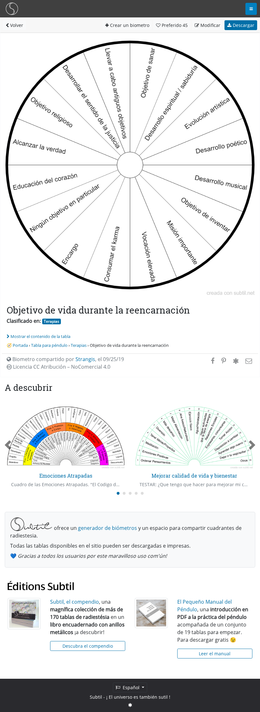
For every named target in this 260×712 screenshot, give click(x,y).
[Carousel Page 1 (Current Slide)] (118, 493)
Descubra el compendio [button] (87, 646)
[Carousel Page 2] (124, 493)
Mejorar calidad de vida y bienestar (194, 475)
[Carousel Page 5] (142, 493)
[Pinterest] (224, 360)
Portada (20, 345)
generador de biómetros (107, 527)
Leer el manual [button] (215, 654)
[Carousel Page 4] (136, 493)
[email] (248, 360)
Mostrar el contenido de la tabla (40, 336)
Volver (16, 25)
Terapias (51, 321)
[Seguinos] (130, 705)
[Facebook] (212, 360)
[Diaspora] (235, 360)
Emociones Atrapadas (65, 475)
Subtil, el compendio (74, 601)
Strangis (85, 359)
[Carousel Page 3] (130, 493)
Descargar (242, 25)
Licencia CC (61, 366)
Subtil (96, 697)
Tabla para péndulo (49, 345)
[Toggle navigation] (251, 9)
